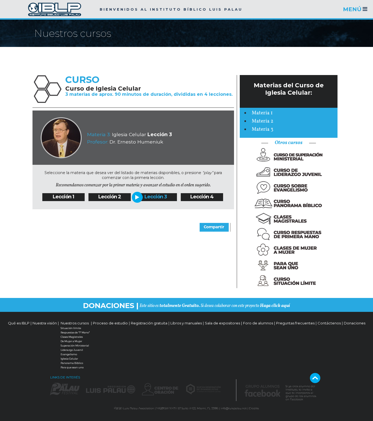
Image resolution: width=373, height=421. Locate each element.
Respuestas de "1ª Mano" (75, 332)
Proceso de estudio (110, 323)
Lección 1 (63, 197)
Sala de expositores (222, 323)
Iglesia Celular (69, 358)
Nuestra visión (44, 323)
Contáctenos (329, 323)
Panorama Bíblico (72, 363)
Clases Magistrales (72, 336)
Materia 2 (262, 121)
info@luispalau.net (234, 408)
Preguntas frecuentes (295, 323)
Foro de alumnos (258, 323)
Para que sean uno (72, 367)
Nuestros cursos (75, 323)
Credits (254, 408)
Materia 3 (262, 129)
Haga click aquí (275, 306)
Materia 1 (262, 113)
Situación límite (71, 328)
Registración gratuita (149, 323)
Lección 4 (202, 197)
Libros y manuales (186, 323)
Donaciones (354, 323)
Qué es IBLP (18, 323)
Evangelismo (69, 354)
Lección (107, 197)
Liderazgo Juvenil (72, 349)
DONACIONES (108, 305)
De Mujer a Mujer (71, 341)
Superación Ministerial (75, 345)
